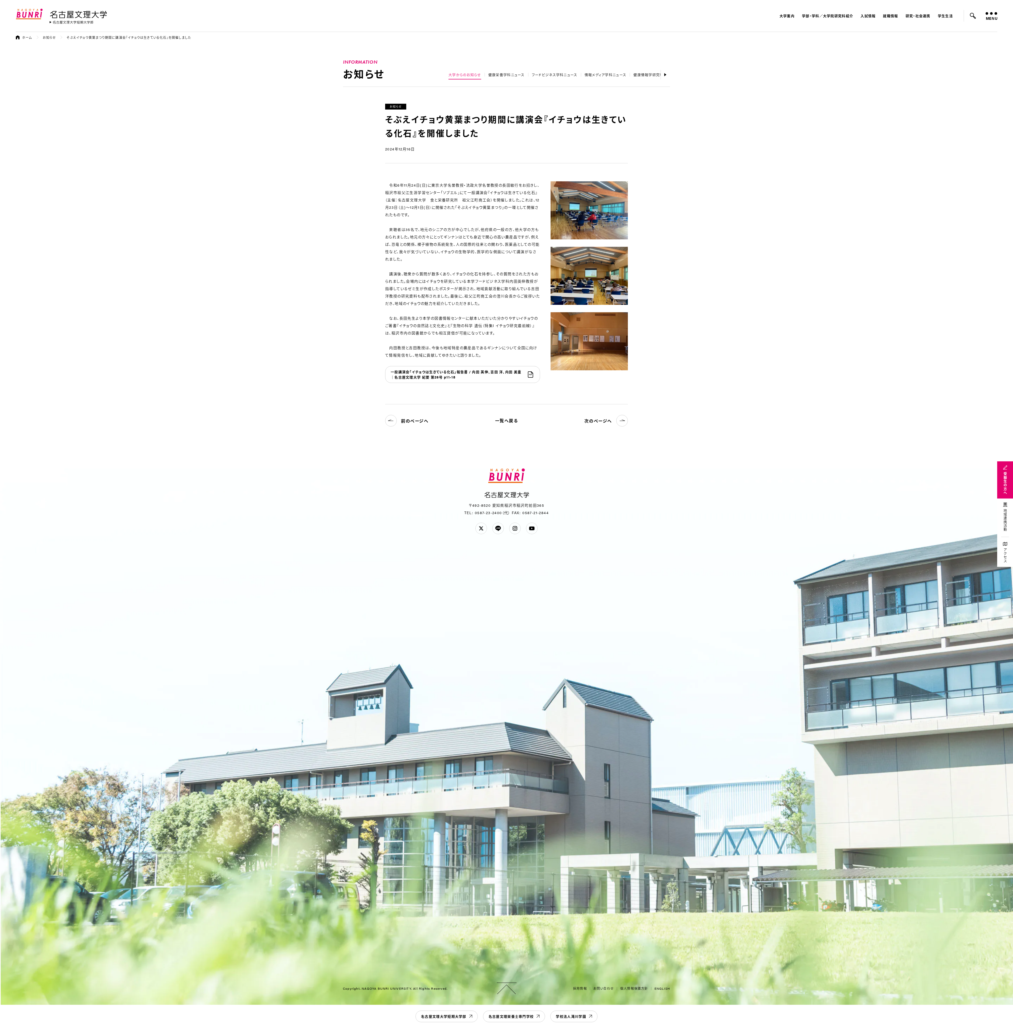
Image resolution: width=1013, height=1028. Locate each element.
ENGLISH (662, 988)
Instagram (515, 528)
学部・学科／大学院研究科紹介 (827, 15)
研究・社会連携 (918, 15)
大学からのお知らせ (464, 74)
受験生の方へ (1005, 483)
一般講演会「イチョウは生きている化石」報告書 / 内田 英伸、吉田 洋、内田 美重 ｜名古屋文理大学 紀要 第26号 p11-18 (456, 374)
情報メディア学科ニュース (606, 74)
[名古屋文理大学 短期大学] (71, 22)
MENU (991, 18)
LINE (498, 528)
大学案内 (787, 15)
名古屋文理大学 (78, 13)
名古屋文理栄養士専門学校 (511, 1016)
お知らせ (49, 37)
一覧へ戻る (506, 421)
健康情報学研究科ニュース (655, 74)
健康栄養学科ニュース (506, 74)
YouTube (532, 528)
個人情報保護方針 (634, 988)
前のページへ (415, 421)
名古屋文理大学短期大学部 (443, 1016)
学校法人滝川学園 (571, 1016)
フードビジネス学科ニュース (554, 74)
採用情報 (580, 988)
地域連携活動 (1005, 520)
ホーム (27, 37)
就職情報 (890, 15)
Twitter (481, 528)
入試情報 (868, 15)
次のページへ (598, 421)
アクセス (1005, 555)
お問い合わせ (603, 988)
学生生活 (945, 15)
